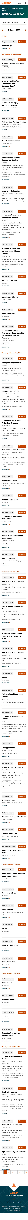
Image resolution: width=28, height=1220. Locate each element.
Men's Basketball (8, 314)
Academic (5, 66)
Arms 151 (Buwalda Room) (10, 394)
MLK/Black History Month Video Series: (12, 636)
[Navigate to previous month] (2, 30)
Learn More (5, 48)
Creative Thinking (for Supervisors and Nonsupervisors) (10, 83)
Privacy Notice (7, 1208)
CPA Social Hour (8, 800)
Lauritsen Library (7, 750)
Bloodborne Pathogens (11, 141)
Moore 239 (5, 699)
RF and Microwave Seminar (13, 767)
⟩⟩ (26, 1172)
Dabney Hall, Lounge (8, 855)
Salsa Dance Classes (10, 297)
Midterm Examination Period (13, 64)
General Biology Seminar (12, 1125)
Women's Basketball (10, 500)
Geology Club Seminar (11, 391)
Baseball (5, 677)
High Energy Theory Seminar (13, 581)
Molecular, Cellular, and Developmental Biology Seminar (11, 251)
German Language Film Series (14, 817)
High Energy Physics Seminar (14, 1152)
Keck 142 (4, 163)
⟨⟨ (1, 1172)
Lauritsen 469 (6, 584)
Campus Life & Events (12, 8)
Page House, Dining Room (10, 836)
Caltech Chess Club (9, 834)
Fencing (5, 1016)
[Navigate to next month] (25, 30)
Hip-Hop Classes (8, 558)
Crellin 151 (5, 721)
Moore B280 (5, 770)
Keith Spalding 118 (7, 143)
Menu (19, 3)
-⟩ (22, 1172)
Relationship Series (9, 481)
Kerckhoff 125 (6, 256)
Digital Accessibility (17, 1208)
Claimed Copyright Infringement (17, 1206)
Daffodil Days (7, 46)
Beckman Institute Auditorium (11, 108)
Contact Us (4, 1206)
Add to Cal (22, 41)
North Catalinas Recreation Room (12, 803)
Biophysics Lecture (9, 1092)
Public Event (6, 343)
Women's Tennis (8, 999)
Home (3, 8)
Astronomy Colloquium (11, 191)
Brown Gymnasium (7, 879)
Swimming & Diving (9, 280)
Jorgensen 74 (6, 220)
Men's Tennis (7, 983)
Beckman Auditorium (8, 340)
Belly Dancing (7, 910)
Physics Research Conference (14, 450)
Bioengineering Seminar (11, 363)
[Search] (25, 3)
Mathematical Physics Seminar (14, 122)
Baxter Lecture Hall (7, 819)
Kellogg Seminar (8, 748)
